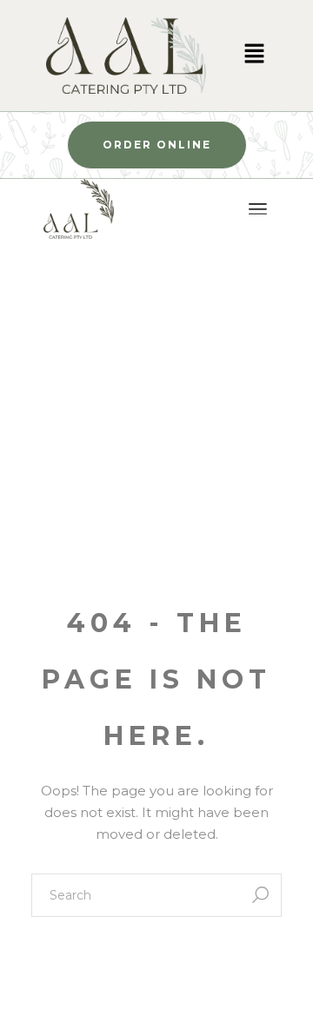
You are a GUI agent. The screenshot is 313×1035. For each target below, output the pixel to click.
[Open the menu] (258, 209)
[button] (254, 55)
